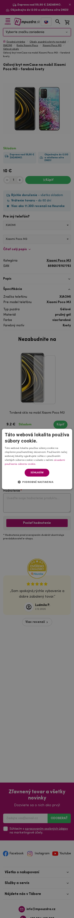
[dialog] (37, 459)
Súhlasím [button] (37, 472)
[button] (37, 481)
